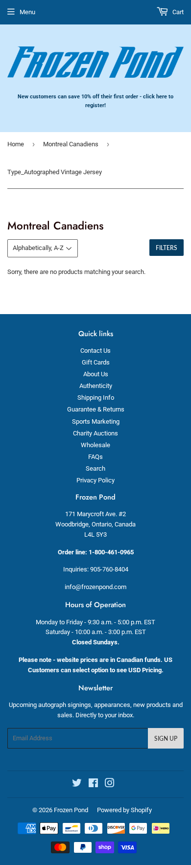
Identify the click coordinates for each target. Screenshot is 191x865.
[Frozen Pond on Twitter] (77, 784)
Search (95, 468)
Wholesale (95, 445)
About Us (95, 374)
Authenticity (95, 385)
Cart (177, 12)
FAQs (95, 456)
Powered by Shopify (124, 810)
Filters (166, 247)
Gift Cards (96, 362)
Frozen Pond (71, 810)
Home (15, 144)
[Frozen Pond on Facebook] (93, 784)
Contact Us (95, 350)
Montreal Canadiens (70, 144)
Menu (27, 12)
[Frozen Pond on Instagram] (110, 784)
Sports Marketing (95, 421)
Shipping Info (95, 397)
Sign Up (165, 738)
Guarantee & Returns (95, 409)
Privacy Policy (95, 480)
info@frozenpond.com (95, 587)
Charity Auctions (95, 433)
